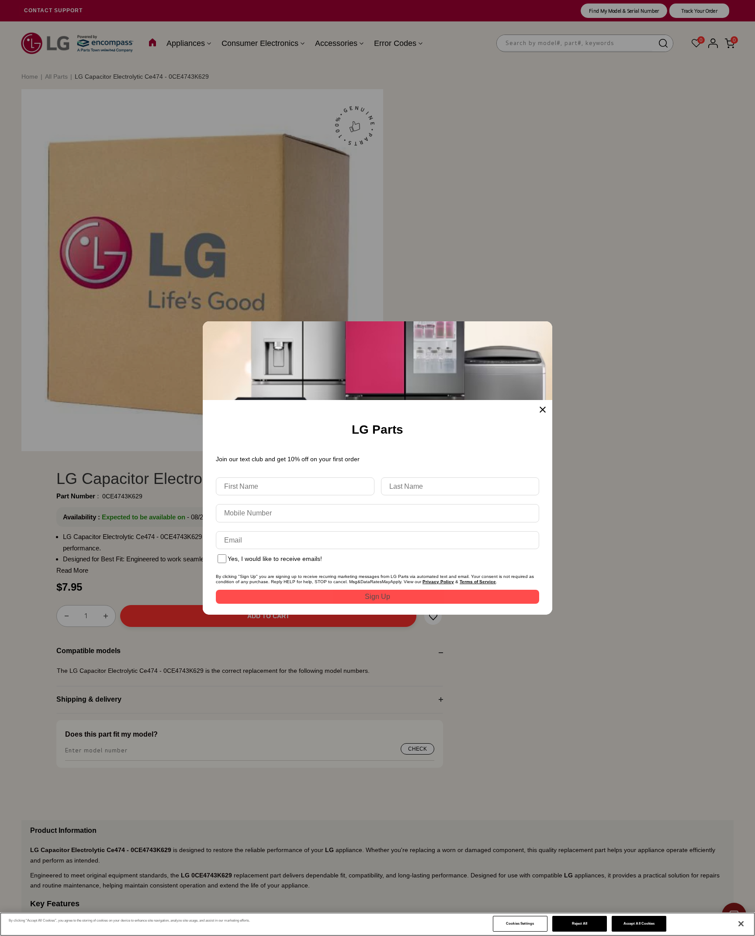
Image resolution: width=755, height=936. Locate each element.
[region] (377, 924)
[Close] (741, 923)
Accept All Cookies (639, 924)
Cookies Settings (520, 924)
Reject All (580, 924)
